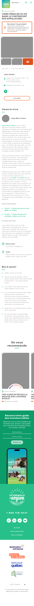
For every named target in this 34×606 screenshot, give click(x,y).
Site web (17, 98)
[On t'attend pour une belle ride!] (6, 61)
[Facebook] (5, 92)
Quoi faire (5, 68)
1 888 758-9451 (17, 513)
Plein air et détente (18, 68)
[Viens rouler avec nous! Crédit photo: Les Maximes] (17, 47)
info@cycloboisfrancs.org (15, 85)
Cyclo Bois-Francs (9, 125)
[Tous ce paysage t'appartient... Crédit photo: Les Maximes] (17, 61)
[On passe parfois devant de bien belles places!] (28, 61)
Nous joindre (17, 535)
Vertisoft (24, 591)
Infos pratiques (17, 531)
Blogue (17, 527)
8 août (21, 178)
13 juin (13, 178)
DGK (16, 591)
